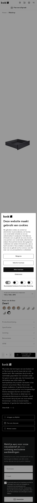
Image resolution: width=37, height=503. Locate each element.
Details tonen (18, 274)
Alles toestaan (18, 269)
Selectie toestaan (18, 263)
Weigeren (18, 256)
